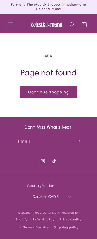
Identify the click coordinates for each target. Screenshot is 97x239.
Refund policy (43, 219)
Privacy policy (71, 219)
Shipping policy (66, 227)
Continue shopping (48, 92)
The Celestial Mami (45, 212)
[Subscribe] (78, 141)
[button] (11, 25)
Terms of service (36, 227)
